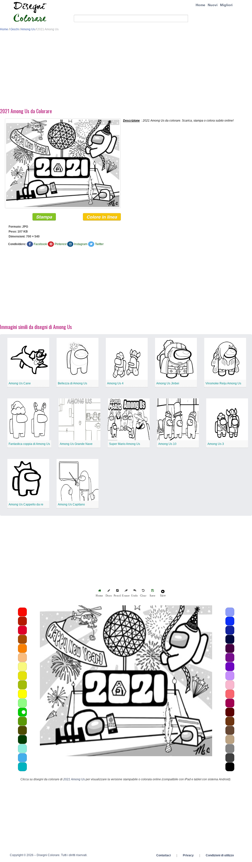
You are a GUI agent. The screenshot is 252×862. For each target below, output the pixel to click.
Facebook (40, 244)
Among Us (28, 29)
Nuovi (213, 5)
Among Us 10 (167, 444)
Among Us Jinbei (167, 383)
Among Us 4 (115, 383)
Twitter (99, 244)
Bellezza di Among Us (72, 383)
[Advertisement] (126, 70)
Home (200, 5)
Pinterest (60, 244)
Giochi (14, 29)
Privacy (188, 855)
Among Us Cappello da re (26, 504)
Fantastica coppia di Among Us (29, 444)
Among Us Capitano (71, 504)
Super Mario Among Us (124, 444)
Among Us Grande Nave (76, 444)
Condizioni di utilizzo (220, 855)
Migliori (226, 5)
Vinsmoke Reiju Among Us (223, 383)
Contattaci (163, 855)
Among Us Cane (20, 383)
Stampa (44, 217)
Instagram (80, 244)
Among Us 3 (215, 444)
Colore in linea (102, 217)
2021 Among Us (74, 779)
